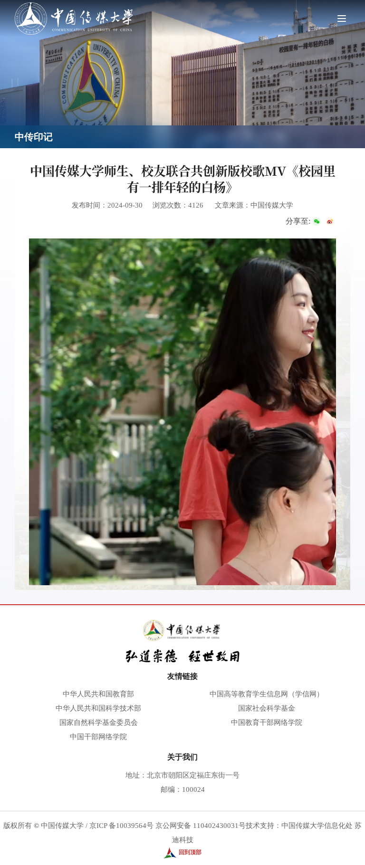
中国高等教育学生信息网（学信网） (267, 694)
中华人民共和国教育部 (98, 694)
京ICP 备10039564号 (121, 825)
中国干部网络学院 (98, 737)
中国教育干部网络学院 (266, 722)
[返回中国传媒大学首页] (74, 5)
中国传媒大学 (62, 825)
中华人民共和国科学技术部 (98, 708)
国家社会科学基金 (266, 708)
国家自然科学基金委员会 (98, 722)
